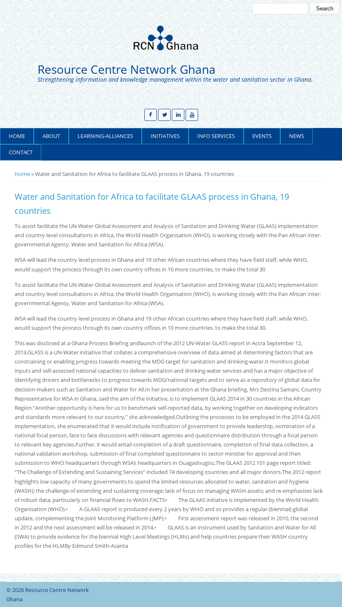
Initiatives (165, 136)
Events (262, 136)
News (296, 136)
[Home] (168, 37)
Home (17, 136)
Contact (21, 152)
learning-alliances (105, 136)
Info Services (216, 136)
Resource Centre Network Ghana (127, 69)
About (51, 136)
